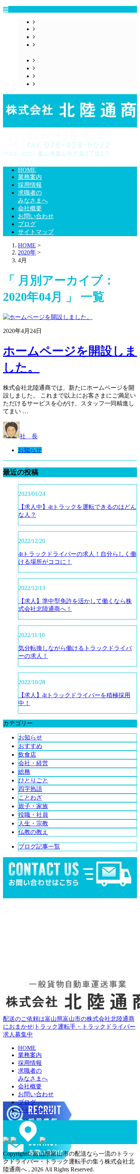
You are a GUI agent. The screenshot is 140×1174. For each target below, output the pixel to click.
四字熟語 (30, 789)
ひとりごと (33, 780)
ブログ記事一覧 (39, 846)
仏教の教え (33, 832)
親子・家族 (33, 806)
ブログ (44, 76)
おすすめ (30, 746)
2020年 (27, 252)
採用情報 (47, 37)
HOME (44, 22)
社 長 (29, 436)
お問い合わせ (53, 68)
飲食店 (27, 754)
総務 (24, 772)
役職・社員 (33, 815)
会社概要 (47, 60)
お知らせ (30, 450)
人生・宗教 (33, 823)
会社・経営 (33, 763)
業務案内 (47, 29)
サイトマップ (53, 84)
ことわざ (30, 797)
